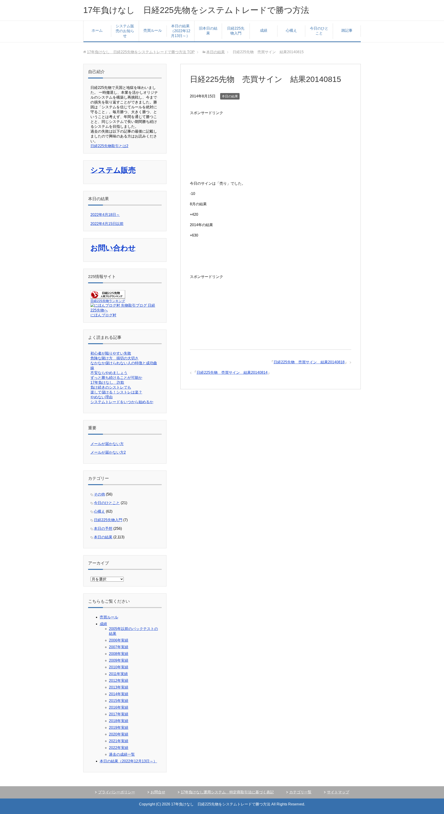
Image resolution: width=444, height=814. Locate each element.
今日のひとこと (319, 30)
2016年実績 (118, 707)
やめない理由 (101, 397)
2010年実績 (118, 667)
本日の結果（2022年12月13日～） (180, 31)
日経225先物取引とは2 (109, 146)
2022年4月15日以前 (106, 224)
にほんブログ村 (103, 315)
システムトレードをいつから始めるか (121, 402)
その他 (99, 494)
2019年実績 (118, 728)
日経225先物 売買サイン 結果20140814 (232, 372)
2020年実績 (118, 734)
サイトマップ (338, 792)
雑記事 (346, 30)
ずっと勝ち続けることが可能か (116, 378)
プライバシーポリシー (116, 792)
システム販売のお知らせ (125, 31)
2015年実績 (118, 701)
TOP (141, 52)
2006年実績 (118, 640)
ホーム (97, 30)
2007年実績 (118, 647)
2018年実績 (118, 721)
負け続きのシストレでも (110, 387)
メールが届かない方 (107, 444)
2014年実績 (118, 694)
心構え (291, 30)
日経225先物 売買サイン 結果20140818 (309, 362)
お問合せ (158, 792)
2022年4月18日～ (105, 215)
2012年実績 (118, 681)
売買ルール (152, 30)
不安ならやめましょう (108, 373)
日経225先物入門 (235, 30)
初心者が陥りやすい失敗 (110, 353)
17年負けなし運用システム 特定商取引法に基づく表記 (227, 792)
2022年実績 (118, 748)
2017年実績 (118, 714)
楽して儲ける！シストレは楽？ (116, 392)
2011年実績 (118, 674)
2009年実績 (118, 660)
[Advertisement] (224, 145)
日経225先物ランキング (107, 301)
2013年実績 (118, 687)
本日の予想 (103, 528)
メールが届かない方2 (108, 452)
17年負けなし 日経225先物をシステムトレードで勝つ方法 (196, 10)
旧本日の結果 (208, 30)
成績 (263, 30)
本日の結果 (230, 96)
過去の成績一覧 (122, 754)
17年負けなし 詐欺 (107, 382)
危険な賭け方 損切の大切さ (114, 358)
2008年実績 (118, 654)
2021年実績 (118, 741)
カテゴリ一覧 (300, 792)
